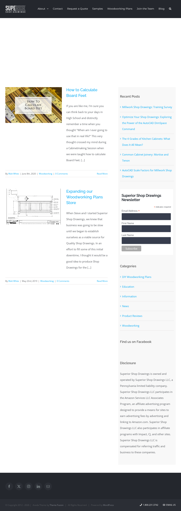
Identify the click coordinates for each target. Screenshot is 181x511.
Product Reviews (132, 316)
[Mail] (48, 486)
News (125, 306)
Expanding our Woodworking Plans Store (84, 197)
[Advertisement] (90, 44)
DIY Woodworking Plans (136, 277)
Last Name (128, 235)
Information (129, 296)
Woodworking (45, 173)
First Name (128, 223)
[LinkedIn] (38, 486)
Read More (102, 173)
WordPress (108, 505)
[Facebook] (9, 486)
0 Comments (61, 173)
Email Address (131, 211)
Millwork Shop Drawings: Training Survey (147, 107)
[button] (170, 8)
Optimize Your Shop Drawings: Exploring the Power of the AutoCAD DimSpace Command (147, 123)
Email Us (170, 504)
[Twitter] (19, 486)
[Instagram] (29, 486)
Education (128, 286)
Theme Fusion (56, 505)
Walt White (13, 173)
